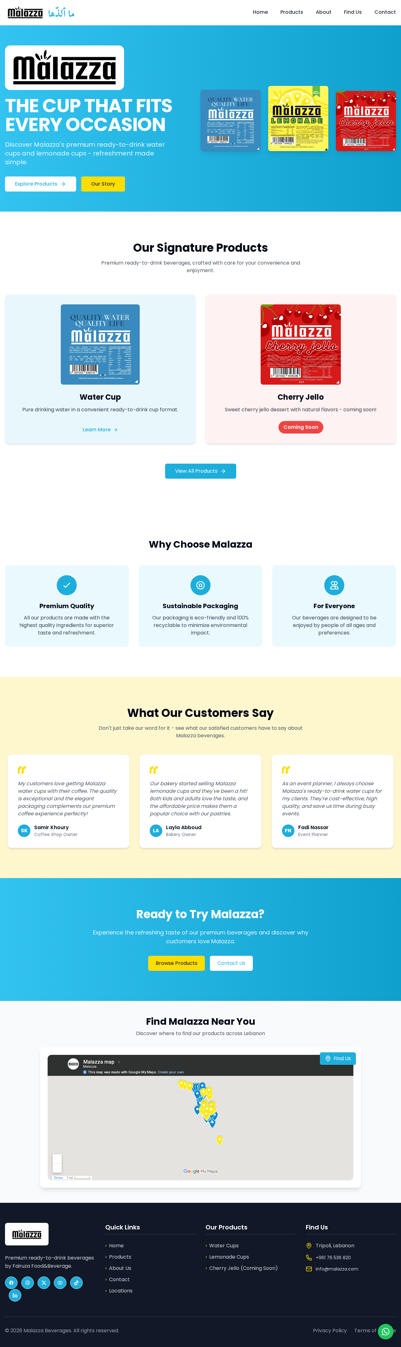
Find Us (353, 12)
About (323, 12)
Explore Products (36, 183)
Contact (385, 12)
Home (260, 12)
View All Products (196, 471)
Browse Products (176, 963)
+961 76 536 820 (333, 1258)
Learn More (97, 429)
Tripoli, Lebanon (335, 1245)
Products (291, 12)
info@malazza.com (337, 1269)
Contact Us (231, 963)
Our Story (103, 183)
